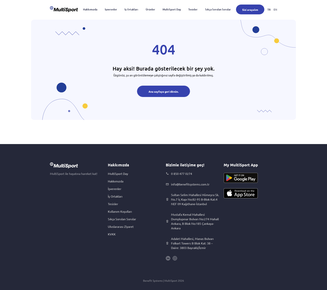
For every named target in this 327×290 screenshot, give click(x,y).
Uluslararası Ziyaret (121, 226)
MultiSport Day (172, 9)
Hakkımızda (90, 9)
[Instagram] (175, 258)
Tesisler (193, 9)
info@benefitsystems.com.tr (190, 184)
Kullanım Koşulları (120, 211)
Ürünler (150, 9)
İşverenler (111, 9)
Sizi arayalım (250, 9)
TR (269, 9)
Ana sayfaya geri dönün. (163, 91)
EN (275, 9)
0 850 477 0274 (181, 173)
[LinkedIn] (168, 258)
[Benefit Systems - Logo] (64, 9)
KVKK (112, 234)
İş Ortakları (131, 9)
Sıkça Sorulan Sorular (218, 9)
